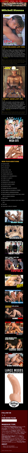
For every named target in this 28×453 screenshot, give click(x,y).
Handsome (21, 435)
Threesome (16, 440)
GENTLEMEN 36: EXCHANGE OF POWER (11, 190)
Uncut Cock (7, 63)
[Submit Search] (3, 420)
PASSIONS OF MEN (7, 186)
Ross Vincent (7, 62)
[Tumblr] (5, 415)
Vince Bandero (11, 63)
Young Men (15, 63)
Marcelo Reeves (20, 61)
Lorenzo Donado (15, 61)
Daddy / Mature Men (21, 432)
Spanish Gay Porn (15, 439)
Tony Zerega (22, 113)
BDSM (18, 426)
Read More (6, 57)
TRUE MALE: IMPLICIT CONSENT (10, 206)
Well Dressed (14, 442)
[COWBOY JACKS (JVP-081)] (14, 82)
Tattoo (8, 440)
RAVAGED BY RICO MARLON (9, 182)
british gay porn (21, 429)
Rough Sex (19, 438)
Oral (15, 438)
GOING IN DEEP (6, 180)
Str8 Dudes (23, 439)
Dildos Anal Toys (9, 433)
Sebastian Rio (12, 62)
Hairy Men (7, 435)
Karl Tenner (7, 61)
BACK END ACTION (7, 170)
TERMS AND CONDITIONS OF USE (10, 447)
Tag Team (5, 440)
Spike (15, 62)
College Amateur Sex (6, 430)
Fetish (14, 433)
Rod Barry (18, 113)
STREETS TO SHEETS (7, 178)
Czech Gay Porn (11, 432)
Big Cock (21, 426)
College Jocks (15, 431)
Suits (3, 440)
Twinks (20, 440)
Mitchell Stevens (14, 113)
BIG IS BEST (5, 198)
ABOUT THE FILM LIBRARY (9, 446)
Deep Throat (4, 433)
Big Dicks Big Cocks (12, 428)
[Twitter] (3, 415)
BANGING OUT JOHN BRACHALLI (10, 176)
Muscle (8, 438)
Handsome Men (8, 436)
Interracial (17, 436)
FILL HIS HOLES (6, 165)
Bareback (13, 426)
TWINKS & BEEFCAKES (8, 174)
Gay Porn (18, 433)
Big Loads (8, 429)
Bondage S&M (15, 429)
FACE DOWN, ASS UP (7, 172)
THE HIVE (5, 204)
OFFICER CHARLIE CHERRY (9, 184)
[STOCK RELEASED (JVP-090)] (14, 30)
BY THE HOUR (6, 167)
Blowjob (11, 429)
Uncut (23, 440)
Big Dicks (8, 428)
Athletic (6, 426)
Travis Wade (22, 62)
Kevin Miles (10, 61)
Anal (3, 426)
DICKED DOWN (6, 163)
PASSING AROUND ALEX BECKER (10, 188)
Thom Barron (18, 62)
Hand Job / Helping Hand (14, 435)
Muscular (12, 438)
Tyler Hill (3, 63)
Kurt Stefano (10, 113)
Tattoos (12, 440)
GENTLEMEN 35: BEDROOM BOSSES (11, 192)
